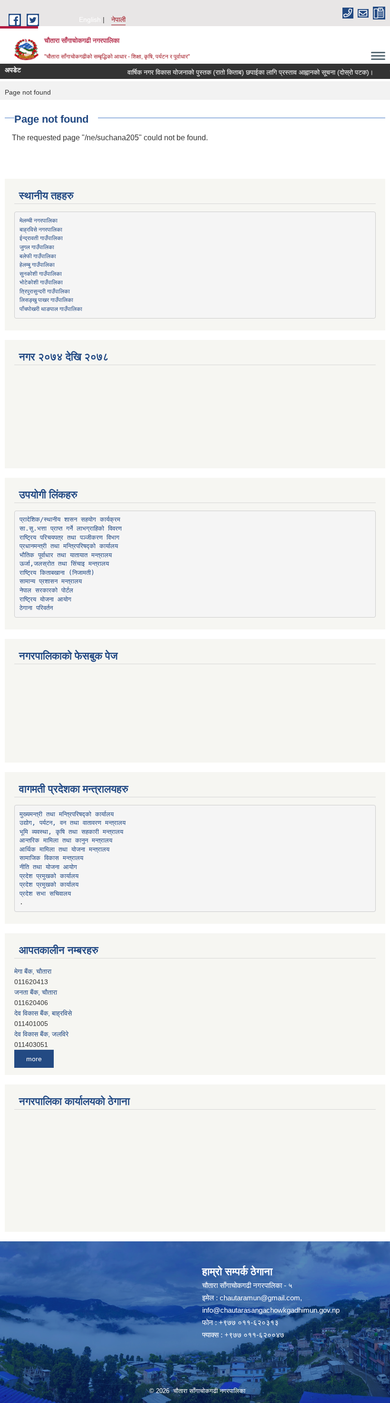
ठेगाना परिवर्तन (36, 607)
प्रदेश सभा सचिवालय (45, 893)
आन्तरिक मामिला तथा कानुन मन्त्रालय (66, 840)
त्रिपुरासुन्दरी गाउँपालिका (45, 291)
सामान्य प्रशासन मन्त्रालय (51, 581)
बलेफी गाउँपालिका (38, 256)
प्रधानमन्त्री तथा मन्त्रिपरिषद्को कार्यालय (69, 546)
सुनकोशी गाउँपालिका (41, 273)
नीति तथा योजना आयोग (48, 867)
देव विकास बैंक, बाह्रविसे (43, 1013)
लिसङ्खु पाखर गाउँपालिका (46, 299)
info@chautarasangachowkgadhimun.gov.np (271, 1310)
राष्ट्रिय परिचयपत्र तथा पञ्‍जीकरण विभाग (69, 537)
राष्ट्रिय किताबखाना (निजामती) (57, 572)
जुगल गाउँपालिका (37, 247)
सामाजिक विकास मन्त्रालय (51, 857)
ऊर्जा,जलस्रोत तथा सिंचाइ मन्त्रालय (64, 563)
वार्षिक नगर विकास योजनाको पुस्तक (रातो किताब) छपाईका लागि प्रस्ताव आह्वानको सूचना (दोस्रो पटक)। (240, 72)
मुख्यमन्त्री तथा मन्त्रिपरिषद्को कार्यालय (67, 814)
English (90, 19)
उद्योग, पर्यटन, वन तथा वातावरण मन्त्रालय (73, 822)
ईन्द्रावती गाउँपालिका (41, 238)
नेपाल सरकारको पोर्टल (46, 590)
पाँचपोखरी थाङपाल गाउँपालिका (51, 308)
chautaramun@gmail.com (260, 1298)
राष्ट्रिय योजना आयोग (45, 599)
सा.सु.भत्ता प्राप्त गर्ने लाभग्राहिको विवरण (71, 528)
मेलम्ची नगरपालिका (39, 220)
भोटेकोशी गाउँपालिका (41, 282)
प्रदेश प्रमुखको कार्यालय (49, 876)
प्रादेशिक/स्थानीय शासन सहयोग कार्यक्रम (70, 519)
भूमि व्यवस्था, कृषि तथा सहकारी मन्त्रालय (71, 831)
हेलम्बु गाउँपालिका (37, 264)
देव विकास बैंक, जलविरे (41, 1034)
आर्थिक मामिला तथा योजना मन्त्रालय (64, 849)
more (34, 1059)
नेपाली (118, 19)
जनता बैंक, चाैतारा (35, 992)
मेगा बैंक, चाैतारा (32, 971)
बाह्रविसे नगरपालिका (41, 229)
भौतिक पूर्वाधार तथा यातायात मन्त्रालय (66, 555)
